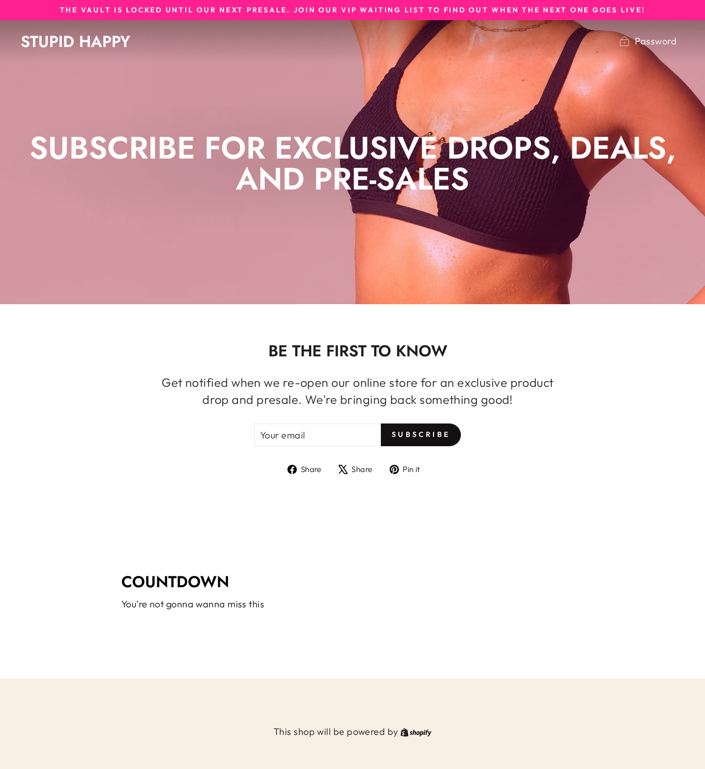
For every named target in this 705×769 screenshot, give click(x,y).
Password (656, 41)
